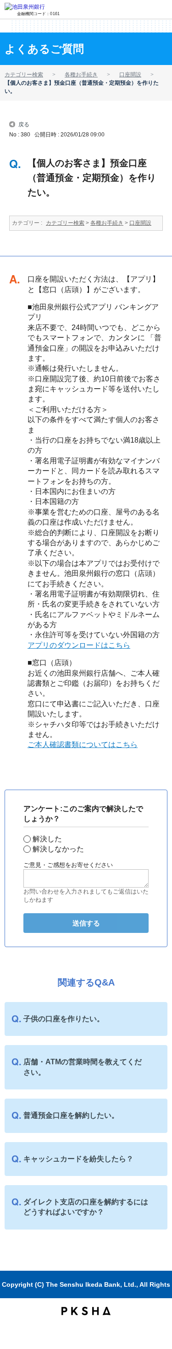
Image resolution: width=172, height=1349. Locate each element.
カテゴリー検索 (24, 74)
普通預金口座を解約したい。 (71, 1115)
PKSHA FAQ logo (86, 1311)
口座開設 (130, 74)
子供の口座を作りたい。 (63, 1019)
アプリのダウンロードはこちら (79, 645)
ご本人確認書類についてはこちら (83, 744)
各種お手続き (81, 74)
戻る (23, 124)
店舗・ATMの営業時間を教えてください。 (82, 1067)
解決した (47, 839)
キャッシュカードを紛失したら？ (78, 1159)
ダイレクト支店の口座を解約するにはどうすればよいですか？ (85, 1207)
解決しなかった (58, 849)
